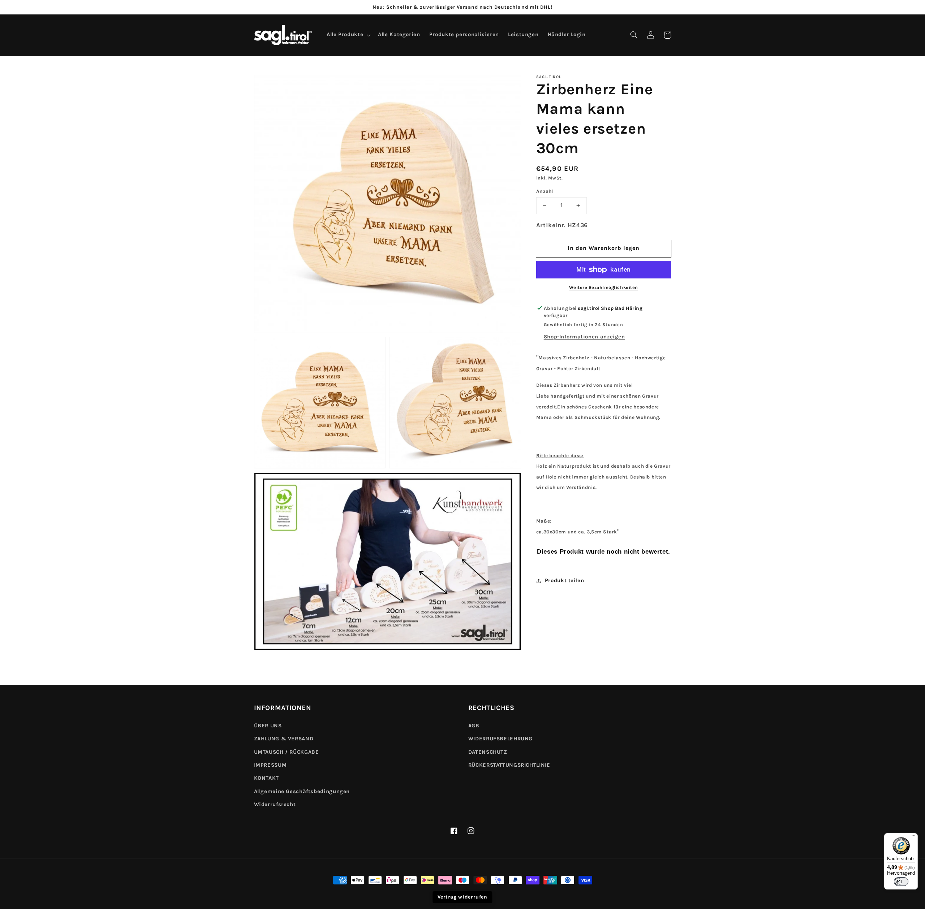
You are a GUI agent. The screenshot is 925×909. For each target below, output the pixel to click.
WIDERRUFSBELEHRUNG (500, 739)
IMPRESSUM (270, 765)
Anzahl (545, 191)
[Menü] (913, 837)
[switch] (901, 881)
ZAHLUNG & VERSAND (284, 739)
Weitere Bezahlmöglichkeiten (603, 287)
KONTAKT (266, 778)
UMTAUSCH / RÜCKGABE (286, 752)
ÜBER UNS (268, 726)
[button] (634, 35)
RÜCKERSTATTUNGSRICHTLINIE (509, 765)
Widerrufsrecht (275, 804)
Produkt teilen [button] (564, 580)
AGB (473, 726)
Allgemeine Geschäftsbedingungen (302, 791)
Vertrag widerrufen (462, 897)
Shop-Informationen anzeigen (584, 337)
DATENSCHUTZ (487, 752)
